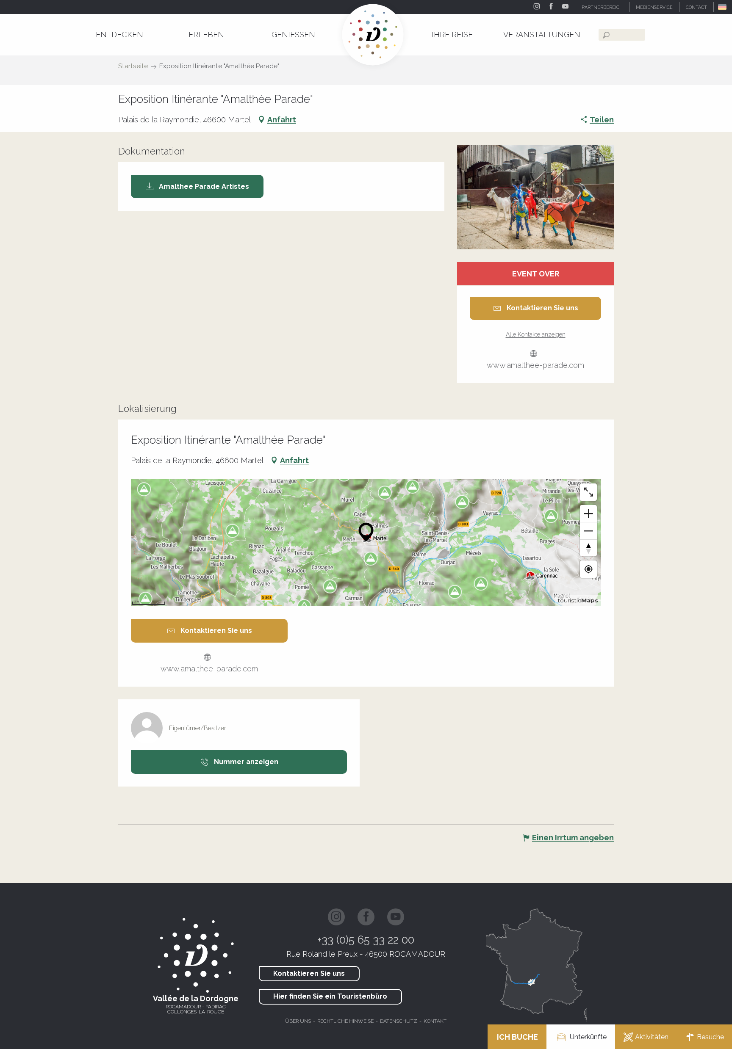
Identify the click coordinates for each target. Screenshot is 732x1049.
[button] (723, 7)
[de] (723, 7)
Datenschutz (398, 1021)
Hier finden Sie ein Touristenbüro (330, 996)
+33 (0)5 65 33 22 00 (365, 939)
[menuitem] (119, 34)
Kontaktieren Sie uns (309, 973)
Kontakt (435, 1021)
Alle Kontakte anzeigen (536, 334)
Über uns (298, 1021)
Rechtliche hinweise (345, 1021)
